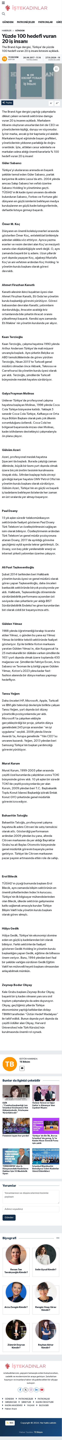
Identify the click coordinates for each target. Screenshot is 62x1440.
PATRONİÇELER (26, 22)
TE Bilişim (38, 1432)
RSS (11, 1423)
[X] (25, 1389)
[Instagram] (31, 1389)
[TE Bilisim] (10, 1064)
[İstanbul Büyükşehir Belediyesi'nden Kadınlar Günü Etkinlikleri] (45, 1156)
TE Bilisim (25, 1062)
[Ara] (3, 14)
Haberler (6, 31)
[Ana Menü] (3, 3)
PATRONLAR (45, 22)
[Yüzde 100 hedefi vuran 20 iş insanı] (31, 81)
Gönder (9, 1217)
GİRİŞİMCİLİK (11, 1402)
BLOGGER (44, 1405)
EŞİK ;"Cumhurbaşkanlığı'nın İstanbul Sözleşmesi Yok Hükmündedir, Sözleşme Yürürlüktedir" (15, 1108)
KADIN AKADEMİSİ (13, 1405)
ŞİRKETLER (26, 1402)
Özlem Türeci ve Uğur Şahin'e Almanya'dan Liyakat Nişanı (43, 1105)
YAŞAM (30, 1405)
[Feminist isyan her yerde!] (16, 1126)
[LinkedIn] (36, 1389)
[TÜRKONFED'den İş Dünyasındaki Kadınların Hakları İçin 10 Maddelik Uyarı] (16, 1156)
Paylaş (9, 103)
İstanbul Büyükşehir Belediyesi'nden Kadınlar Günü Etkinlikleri (45, 1168)
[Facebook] (20, 1389)
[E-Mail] (22, 1068)
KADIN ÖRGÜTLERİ (44, 1402)
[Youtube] (41, 1389)
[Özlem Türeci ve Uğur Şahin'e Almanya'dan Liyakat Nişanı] (45, 1093)
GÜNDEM (7, 22)
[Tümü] (57, 1238)
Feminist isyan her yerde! (16, 1136)
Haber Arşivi (11, 1409)
